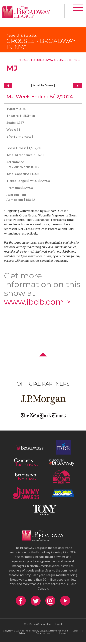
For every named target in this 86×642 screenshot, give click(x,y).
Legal (75, 630)
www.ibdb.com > (37, 302)
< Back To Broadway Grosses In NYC (49, 60)
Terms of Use (43, 633)
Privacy (23, 633)
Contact (63, 633)
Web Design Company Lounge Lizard (43, 624)
